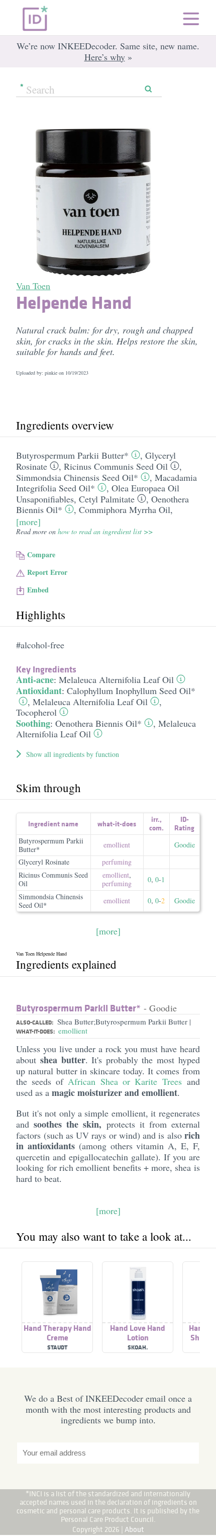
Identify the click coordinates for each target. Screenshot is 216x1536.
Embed (38, 589)
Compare (41, 554)
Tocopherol (36, 712)
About (134, 1529)
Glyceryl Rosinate (44, 862)
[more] (28, 522)
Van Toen (33, 286)
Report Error (47, 572)
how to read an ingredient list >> (105, 531)
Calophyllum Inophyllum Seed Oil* (131, 691)
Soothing (33, 723)
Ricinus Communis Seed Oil (116, 466)
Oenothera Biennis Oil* (98, 723)
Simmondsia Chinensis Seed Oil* (77, 477)
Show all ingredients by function (72, 754)
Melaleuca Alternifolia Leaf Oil (116, 679)
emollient (116, 844)
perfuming (117, 862)
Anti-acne (35, 679)
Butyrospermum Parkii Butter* (72, 455)
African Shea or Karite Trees (124, 1081)
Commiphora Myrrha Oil (124, 509)
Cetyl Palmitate (107, 499)
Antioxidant (39, 690)
